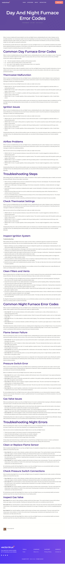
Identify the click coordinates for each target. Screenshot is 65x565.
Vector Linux (32, 559)
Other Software (39, 22)
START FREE (59, 2)
